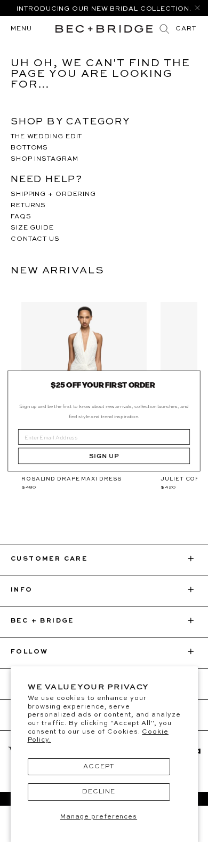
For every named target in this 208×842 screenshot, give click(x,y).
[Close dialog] (191, 379)
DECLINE (98, 792)
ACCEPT (98, 767)
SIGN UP (104, 456)
